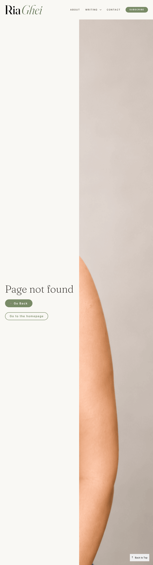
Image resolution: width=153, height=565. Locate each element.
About (75, 9)
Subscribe (136, 9)
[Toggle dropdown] (100, 10)
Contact (114, 9)
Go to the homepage (27, 316)
